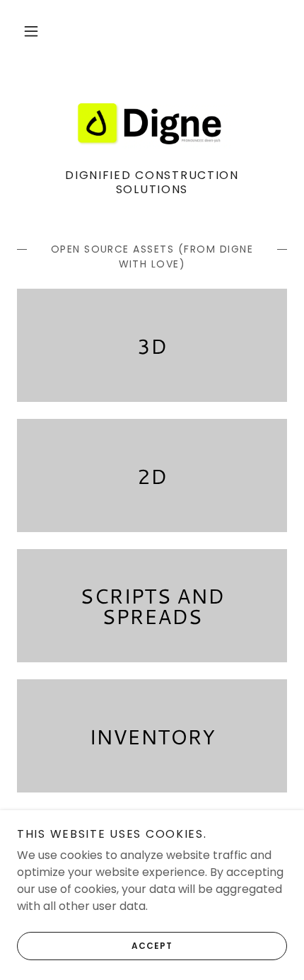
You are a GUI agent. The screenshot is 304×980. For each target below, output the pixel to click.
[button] (31, 31)
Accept (152, 946)
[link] (152, 124)
